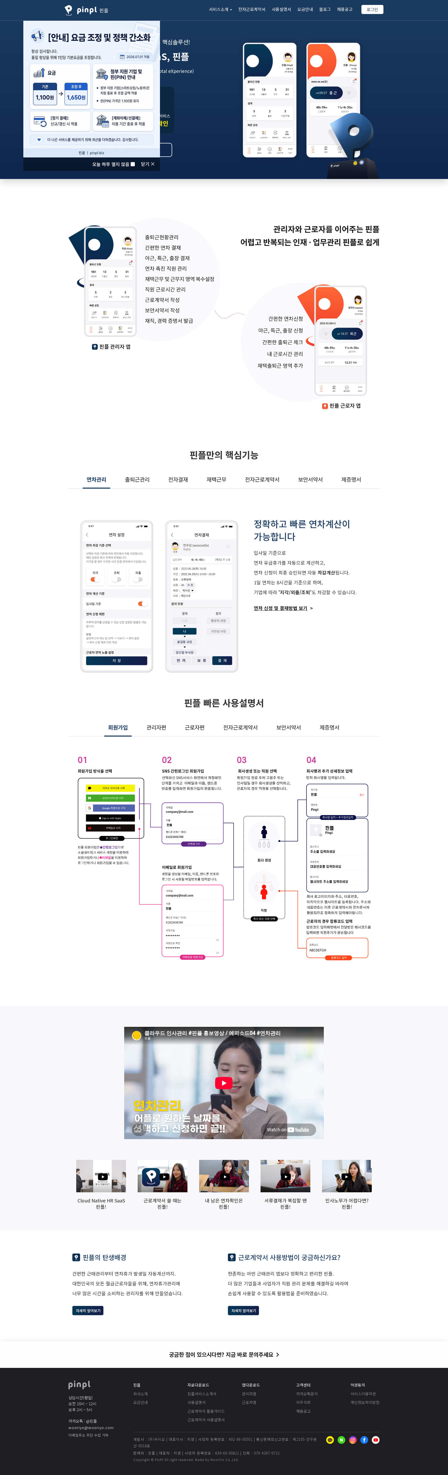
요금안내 (305, 9)
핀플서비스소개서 (201, 1393)
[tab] (96, 480)
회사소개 (140, 1393)
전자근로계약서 (251, 9)
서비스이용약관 (363, 1393)
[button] (220, 9)
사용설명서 (281, 9)
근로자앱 (249, 1402)
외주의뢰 (303, 1402)
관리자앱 (249, 1393)
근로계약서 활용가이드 (206, 1411)
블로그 (325, 9)
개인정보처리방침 (365, 1402)
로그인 (372, 9)
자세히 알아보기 (88, 1310)
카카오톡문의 (307, 1393)
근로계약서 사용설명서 (206, 1419)
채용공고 (345, 9)
